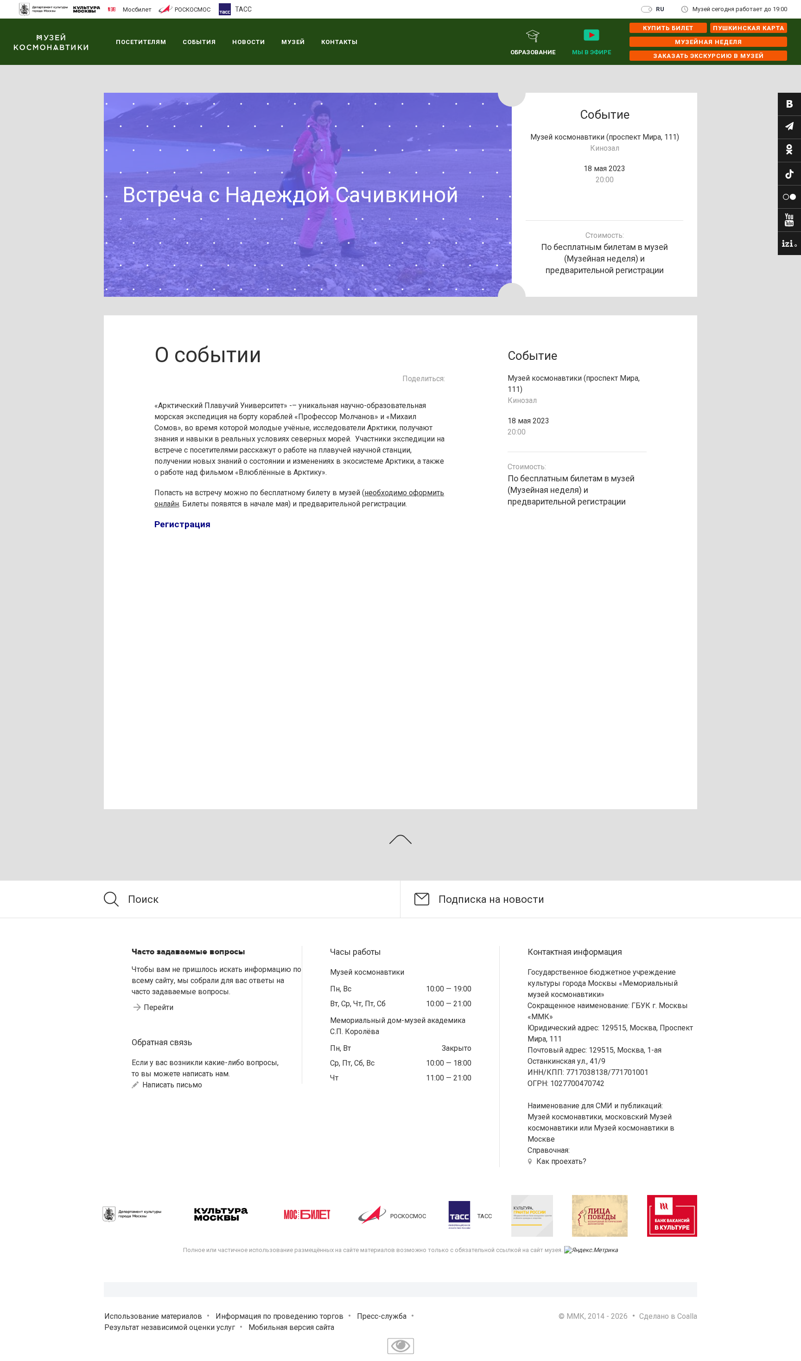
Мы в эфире (591, 52)
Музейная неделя (708, 41)
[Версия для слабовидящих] (400, 1355)
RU (660, 9)
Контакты (339, 41)
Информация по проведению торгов (279, 1316)
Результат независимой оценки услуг (169, 1327)
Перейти (158, 1007)
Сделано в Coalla (668, 1316)
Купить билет (668, 28)
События (199, 41)
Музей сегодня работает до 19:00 (740, 9)
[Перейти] (789, 104)
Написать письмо (171, 1084)
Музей (293, 41)
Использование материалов (153, 1316)
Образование (532, 52)
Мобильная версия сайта (291, 1327)
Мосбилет (137, 9)
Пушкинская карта (748, 28)
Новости (248, 41)
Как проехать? (561, 1161)
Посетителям (141, 41)
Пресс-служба (382, 1316)
